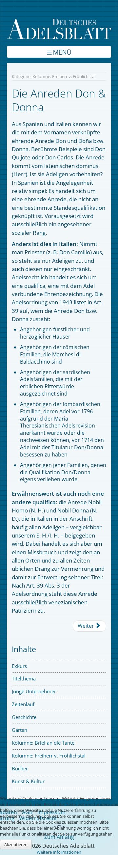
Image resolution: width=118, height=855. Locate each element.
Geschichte (24, 717)
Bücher (20, 768)
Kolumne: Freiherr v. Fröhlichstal (49, 755)
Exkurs (19, 666)
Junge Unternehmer (34, 691)
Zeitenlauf (23, 704)
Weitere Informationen (59, 852)
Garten (19, 730)
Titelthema (24, 678)
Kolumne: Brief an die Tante (43, 742)
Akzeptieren (16, 844)
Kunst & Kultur (28, 781)
